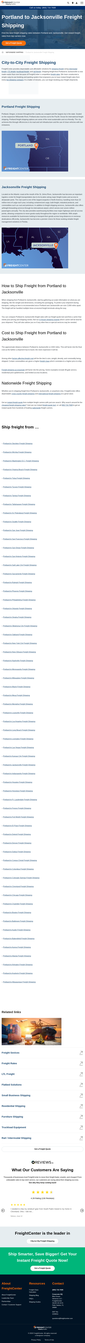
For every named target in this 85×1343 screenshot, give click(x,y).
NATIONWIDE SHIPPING (14, 52)
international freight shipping (49, 394)
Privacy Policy (36, 1340)
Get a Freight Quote (14, 43)
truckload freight (22, 72)
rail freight (37, 72)
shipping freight (58, 69)
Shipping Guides (35, 1302)
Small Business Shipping (16, 1095)
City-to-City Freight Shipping (42, 1241)
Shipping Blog (34, 1295)
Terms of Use (49, 1340)
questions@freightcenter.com (62, 1318)
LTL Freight (8, 1074)
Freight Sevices (10, 1052)
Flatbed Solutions (12, 1084)
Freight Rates (9, 1063)
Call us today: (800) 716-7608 (42, 8)
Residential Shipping (13, 1106)
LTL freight (11, 72)
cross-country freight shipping (23, 394)
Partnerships (6, 1301)
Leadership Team (8, 1298)
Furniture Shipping (12, 1116)
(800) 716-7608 (57, 1290)
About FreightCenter (9, 1295)
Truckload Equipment (14, 1127)
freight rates (55, 74)
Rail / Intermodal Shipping (16, 1138)
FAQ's (31, 1298)
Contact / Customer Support (11, 1305)
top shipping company (15, 80)
